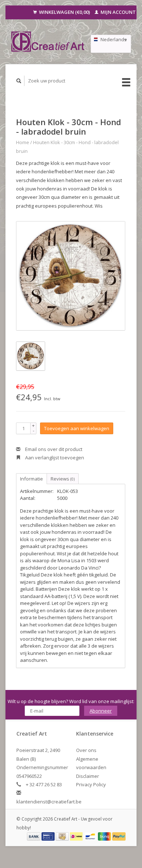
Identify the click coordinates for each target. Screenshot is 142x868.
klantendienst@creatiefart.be (49, 801)
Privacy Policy (91, 784)
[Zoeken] (18, 81)
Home (22, 142)
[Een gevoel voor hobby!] (48, 41)
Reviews (63, 478)
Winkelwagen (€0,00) (64, 12)
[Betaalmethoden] (34, 836)
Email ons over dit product (53, 449)
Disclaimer (87, 776)
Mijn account (117, 12)
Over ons (86, 750)
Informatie (31, 478)
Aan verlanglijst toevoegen (54, 457)
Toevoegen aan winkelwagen (76, 428)
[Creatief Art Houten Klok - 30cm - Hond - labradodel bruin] (70, 275)
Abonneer (101, 710)
